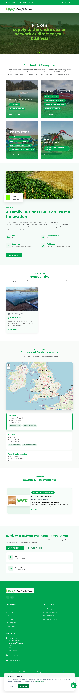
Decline (12, 686)
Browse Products (35, 559)
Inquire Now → (15, 559)
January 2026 (14, 329)
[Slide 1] (37, 63)
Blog (7, 627)
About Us (9, 623)
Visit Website (15, 434)
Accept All (23, 686)
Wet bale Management (50, 623)
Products (9, 630)
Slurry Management (49, 620)
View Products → (15, 125)
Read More (34, 520)
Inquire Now (10, 637)
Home (8, 620)
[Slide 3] (41, 63)
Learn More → (14, 266)
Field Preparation (48, 627)
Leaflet (60, 421)
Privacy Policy (39, 682)
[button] (23, 391)
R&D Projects (11, 634)
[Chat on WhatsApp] (74, 685)
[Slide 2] (39, 63)
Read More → (13, 341)
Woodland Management (51, 630)
